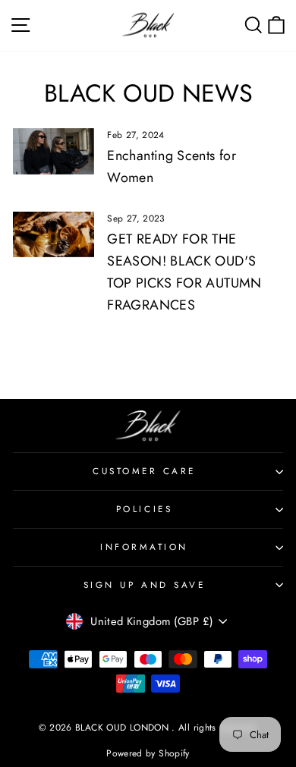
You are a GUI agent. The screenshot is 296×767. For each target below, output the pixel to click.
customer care (144, 470)
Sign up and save (144, 584)
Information (144, 546)
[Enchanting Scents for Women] (53, 151)
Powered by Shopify (148, 753)
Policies (144, 508)
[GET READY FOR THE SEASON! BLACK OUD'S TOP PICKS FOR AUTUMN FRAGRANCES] (53, 234)
